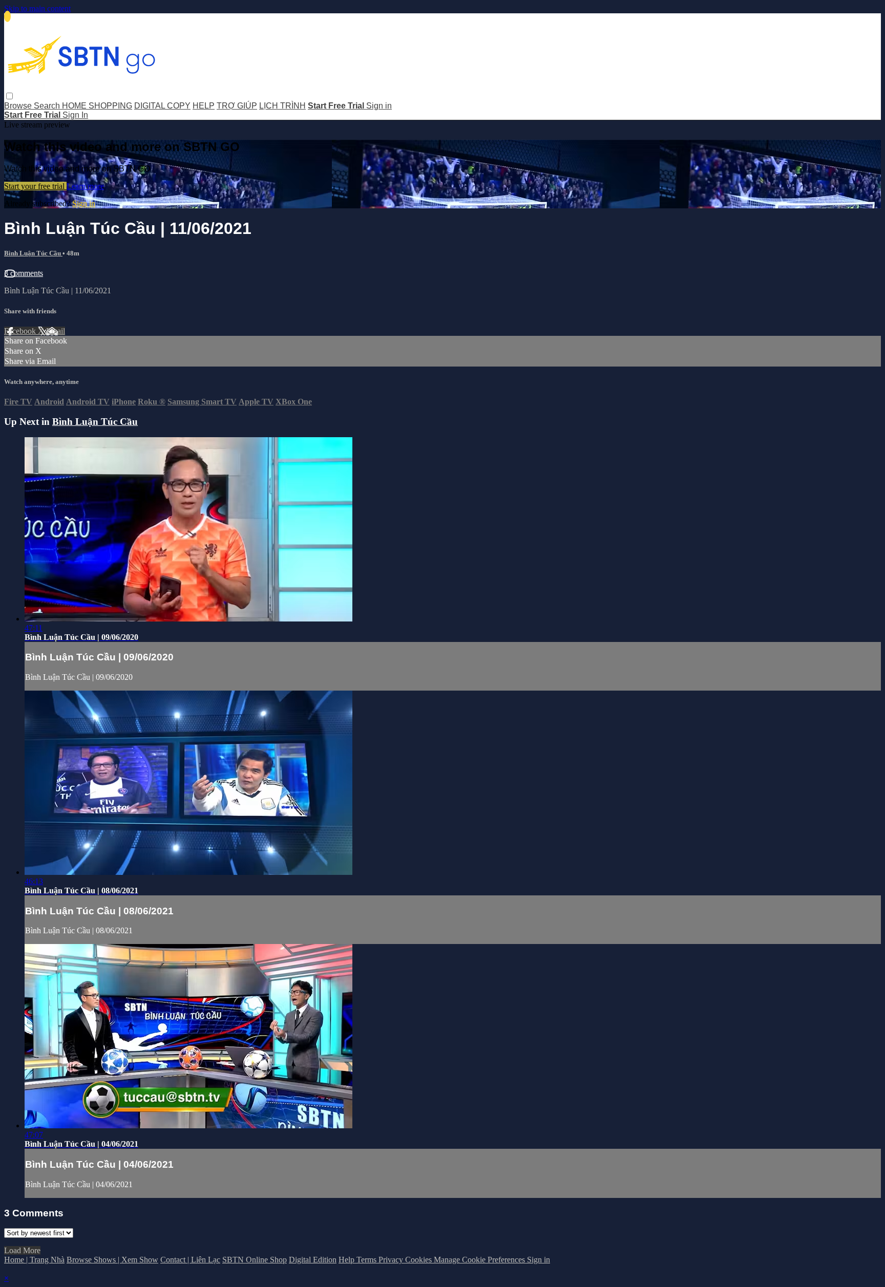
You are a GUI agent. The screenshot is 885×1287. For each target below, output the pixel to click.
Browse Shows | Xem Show (112, 1259)
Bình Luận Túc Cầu (33, 253)
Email (55, 331)
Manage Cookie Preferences (480, 1259)
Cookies (419, 1259)
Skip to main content (37, 8)
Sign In (75, 115)
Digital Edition (312, 1259)
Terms (367, 1259)
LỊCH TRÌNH (282, 105)
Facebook (21, 331)
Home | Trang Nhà (34, 1259)
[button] (9, 96)
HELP (204, 105)
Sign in (379, 105)
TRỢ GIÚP (237, 105)
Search (48, 105)
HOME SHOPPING (97, 105)
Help (347, 1259)
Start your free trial (35, 186)
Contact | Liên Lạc (190, 1259)
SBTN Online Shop (254, 1259)
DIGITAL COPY (162, 105)
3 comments (23, 273)
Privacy (391, 1259)
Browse (19, 105)
